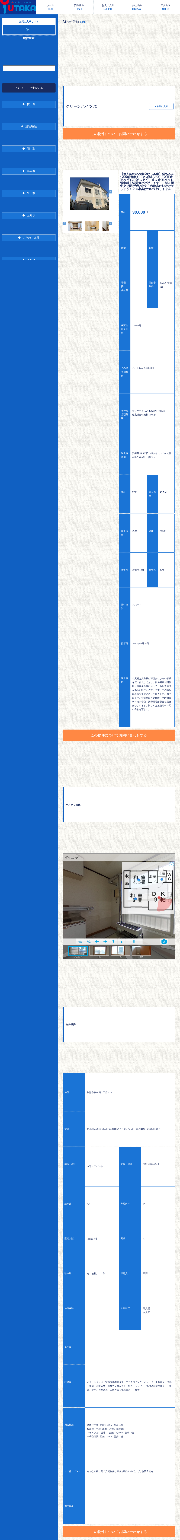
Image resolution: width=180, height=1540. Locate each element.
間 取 (31, 148)
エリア (31, 215)
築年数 (31, 171)
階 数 (31, 193)
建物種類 (31, 126)
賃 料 (31, 104)
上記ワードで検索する (29, 87)
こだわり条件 (31, 237)
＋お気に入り (161, 106)
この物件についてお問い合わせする (119, 134)
